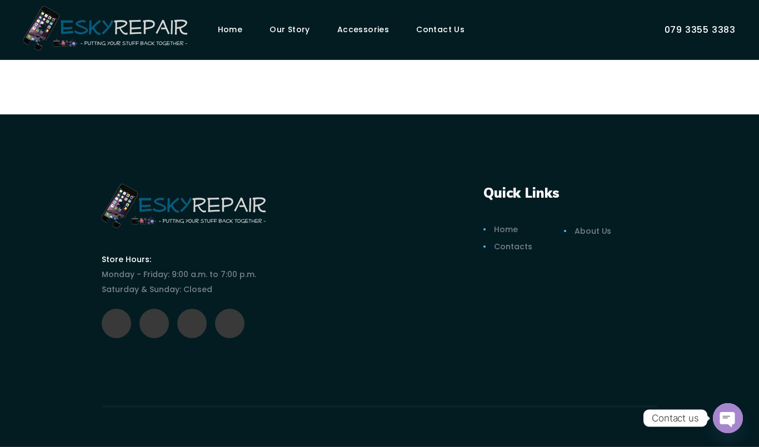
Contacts (513, 246)
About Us (593, 231)
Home (506, 229)
